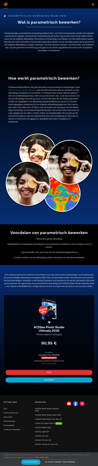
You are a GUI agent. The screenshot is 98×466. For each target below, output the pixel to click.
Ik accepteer (30, 462)
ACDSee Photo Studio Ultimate (21, 90)
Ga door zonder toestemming (60, 462)
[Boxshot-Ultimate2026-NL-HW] (49, 298)
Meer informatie (49, 363)
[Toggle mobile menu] (93, 4)
